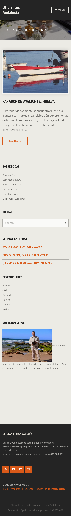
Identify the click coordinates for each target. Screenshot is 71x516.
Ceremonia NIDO (11, 179)
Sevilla (6, 309)
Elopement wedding (13, 198)
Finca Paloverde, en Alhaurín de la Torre (25, 255)
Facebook (5, 469)
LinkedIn (20, 469)
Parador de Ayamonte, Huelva (28, 101)
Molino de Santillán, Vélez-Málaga (22, 247)
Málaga (6, 304)
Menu (61, 10)
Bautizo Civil (9, 174)
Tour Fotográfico (11, 194)
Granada (7, 295)
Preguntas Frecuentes (22, 488)
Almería (6, 285)
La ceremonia (9, 189)
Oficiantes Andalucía (11, 10)
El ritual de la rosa (12, 184)
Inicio (5, 488)
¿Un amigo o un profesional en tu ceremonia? (27, 263)
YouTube (28, 469)
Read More (15, 141)
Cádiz (5, 290)
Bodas (39, 488)
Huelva (6, 299)
